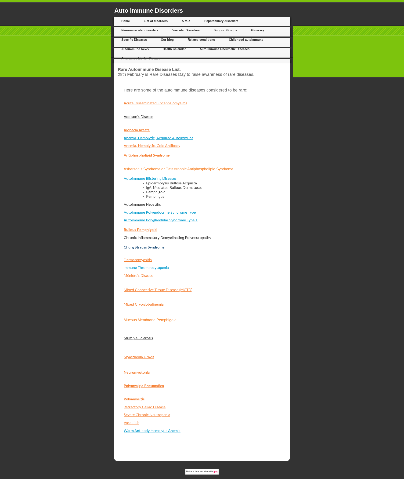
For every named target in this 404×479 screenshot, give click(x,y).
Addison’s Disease (138, 117)
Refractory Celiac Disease (145, 407)
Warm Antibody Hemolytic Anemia (152, 431)
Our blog (167, 39)
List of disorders (156, 21)
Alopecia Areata (137, 130)
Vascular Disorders (186, 30)
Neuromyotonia (137, 372)
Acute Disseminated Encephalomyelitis (155, 103)
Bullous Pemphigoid (140, 230)
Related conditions (201, 39)
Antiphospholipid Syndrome (147, 155)
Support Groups (225, 30)
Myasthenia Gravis (139, 357)
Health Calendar (174, 49)
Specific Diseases (134, 39)
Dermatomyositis (138, 260)
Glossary (257, 30)
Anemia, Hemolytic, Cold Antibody (152, 146)
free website (201, 471)
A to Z (186, 21)
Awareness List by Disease (140, 58)
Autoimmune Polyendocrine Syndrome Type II (161, 212)
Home (125, 21)
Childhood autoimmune (246, 39)
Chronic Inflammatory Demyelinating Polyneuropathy (167, 238)
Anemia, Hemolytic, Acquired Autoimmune (158, 138)
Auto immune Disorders (148, 10)
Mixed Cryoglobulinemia (144, 304)
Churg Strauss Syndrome (144, 247)
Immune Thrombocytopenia (146, 268)
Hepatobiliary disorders (221, 21)
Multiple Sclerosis (138, 338)
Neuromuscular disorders (139, 30)
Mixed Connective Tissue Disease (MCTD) (158, 290)
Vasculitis (131, 423)
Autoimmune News (135, 49)
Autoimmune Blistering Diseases (150, 178)
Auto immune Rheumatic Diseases (224, 49)
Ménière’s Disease (138, 276)
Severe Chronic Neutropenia (147, 415)
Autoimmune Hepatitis (142, 204)
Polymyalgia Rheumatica (144, 386)
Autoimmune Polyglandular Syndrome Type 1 (161, 220)
